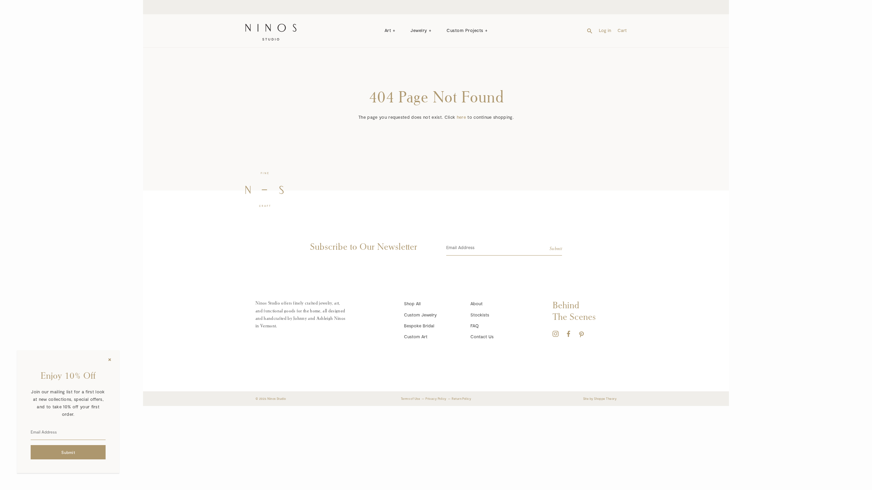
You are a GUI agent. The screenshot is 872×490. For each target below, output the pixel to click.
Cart (622, 30)
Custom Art (415, 336)
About (476, 303)
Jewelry (418, 30)
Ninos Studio (276, 399)
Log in (605, 30)
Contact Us (482, 336)
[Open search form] (589, 30)
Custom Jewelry (420, 314)
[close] (109, 359)
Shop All (412, 303)
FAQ (474, 325)
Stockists (479, 314)
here (461, 117)
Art (388, 30)
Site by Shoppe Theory (600, 399)
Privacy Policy (435, 399)
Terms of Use (410, 399)
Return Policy (461, 399)
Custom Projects (465, 30)
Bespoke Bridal (419, 325)
